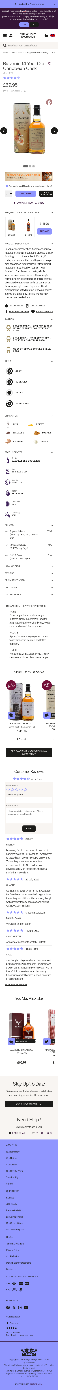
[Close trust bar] (54, 4)
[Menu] (5, 35)
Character (11, 415)
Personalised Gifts (14, 1210)
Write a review (11, 805)
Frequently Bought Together (22, 212)
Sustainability (12, 1177)
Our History (11, 1158)
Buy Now (44, 231)
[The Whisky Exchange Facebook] (8, 1307)
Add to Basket (26, 193)
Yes (24, 24)
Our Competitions (14, 1223)
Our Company (12, 1152)
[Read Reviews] (19, 78)
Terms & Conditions (15, 1243)
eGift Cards (11, 1204)
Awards (9, 319)
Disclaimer (11, 587)
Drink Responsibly (15, 580)
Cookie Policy (12, 1256)
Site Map (10, 1197)
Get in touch (18, 1133)
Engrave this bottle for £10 (30, 203)
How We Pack (12, 566)
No (34, 24)
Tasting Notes (13, 594)
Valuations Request (15, 1229)
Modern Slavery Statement (18, 1262)
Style (8, 361)
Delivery (9, 525)
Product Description (17, 243)
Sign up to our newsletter (29, 1104)
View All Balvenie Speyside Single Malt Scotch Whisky (29, 752)
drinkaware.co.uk (36, 1384)
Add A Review (11, 785)
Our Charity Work (14, 1171)
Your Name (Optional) (14, 794)
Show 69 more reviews (16, 985)
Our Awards (11, 1164)
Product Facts (13, 452)
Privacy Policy (12, 1250)
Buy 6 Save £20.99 (46, 193)
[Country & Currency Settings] (52, 35)
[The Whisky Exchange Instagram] (19, 1307)
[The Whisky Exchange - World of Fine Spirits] (28, 35)
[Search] (5, 45)
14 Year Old (19, 471)
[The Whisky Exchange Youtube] (26, 1307)
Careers (9, 1183)
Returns (9, 573)
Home (5, 52)
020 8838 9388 (43, 1133)
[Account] (11, 35)
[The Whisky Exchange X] (14, 1307)
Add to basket (11, 715)
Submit (29, 828)
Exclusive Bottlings (14, 1216)
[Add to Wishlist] (49, 63)
